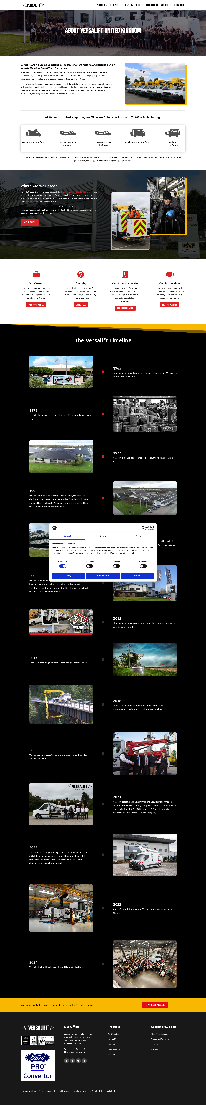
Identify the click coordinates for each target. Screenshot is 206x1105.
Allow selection (103, 576)
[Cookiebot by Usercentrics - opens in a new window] (143, 528)
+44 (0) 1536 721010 (76, 1049)
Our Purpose (81, 304)
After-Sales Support (159, 1034)
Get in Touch (29, 222)
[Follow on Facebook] (72, 1060)
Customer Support (118, 5)
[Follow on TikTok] (84, 1060)
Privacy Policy (51, 1091)
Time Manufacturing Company (74, 192)
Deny (69, 576)
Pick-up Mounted (115, 1039)
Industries (135, 5)
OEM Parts (155, 1044)
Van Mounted (113, 1034)
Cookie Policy (63, 1091)
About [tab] (138, 536)
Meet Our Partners (169, 304)
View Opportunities (36, 304)
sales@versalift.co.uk (76, 1052)
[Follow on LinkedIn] (66, 1060)
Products (101, 5)
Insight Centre (152, 5)
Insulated (111, 1054)
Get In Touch (179, 5)
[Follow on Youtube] (78, 1060)
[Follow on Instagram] (90, 1061)
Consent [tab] (67, 536)
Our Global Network (125, 308)
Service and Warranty (160, 1039)
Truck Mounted (114, 1049)
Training (154, 1049)
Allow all (137, 576)
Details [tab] (103, 536)
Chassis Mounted (115, 1044)
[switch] (89, 566)
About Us (164, 5)
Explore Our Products (155, 1005)
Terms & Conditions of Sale (32, 1091)
